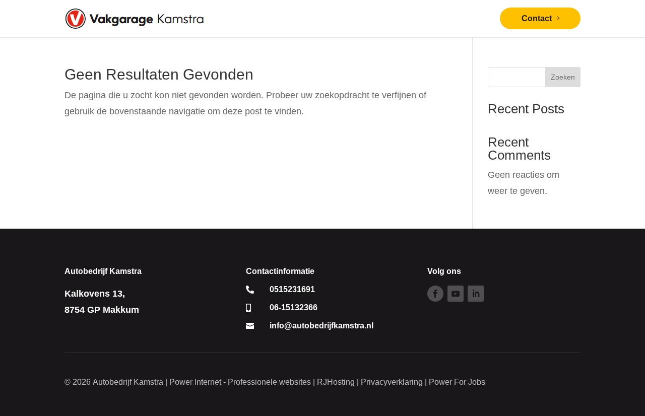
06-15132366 (293, 307)
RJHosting (336, 382)
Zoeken (563, 77)
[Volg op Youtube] (455, 294)
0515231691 (292, 289)
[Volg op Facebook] (435, 294)
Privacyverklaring (392, 382)
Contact (537, 18)
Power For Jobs (457, 382)
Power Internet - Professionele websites (240, 382)
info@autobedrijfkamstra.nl (321, 325)
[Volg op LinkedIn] (476, 294)
